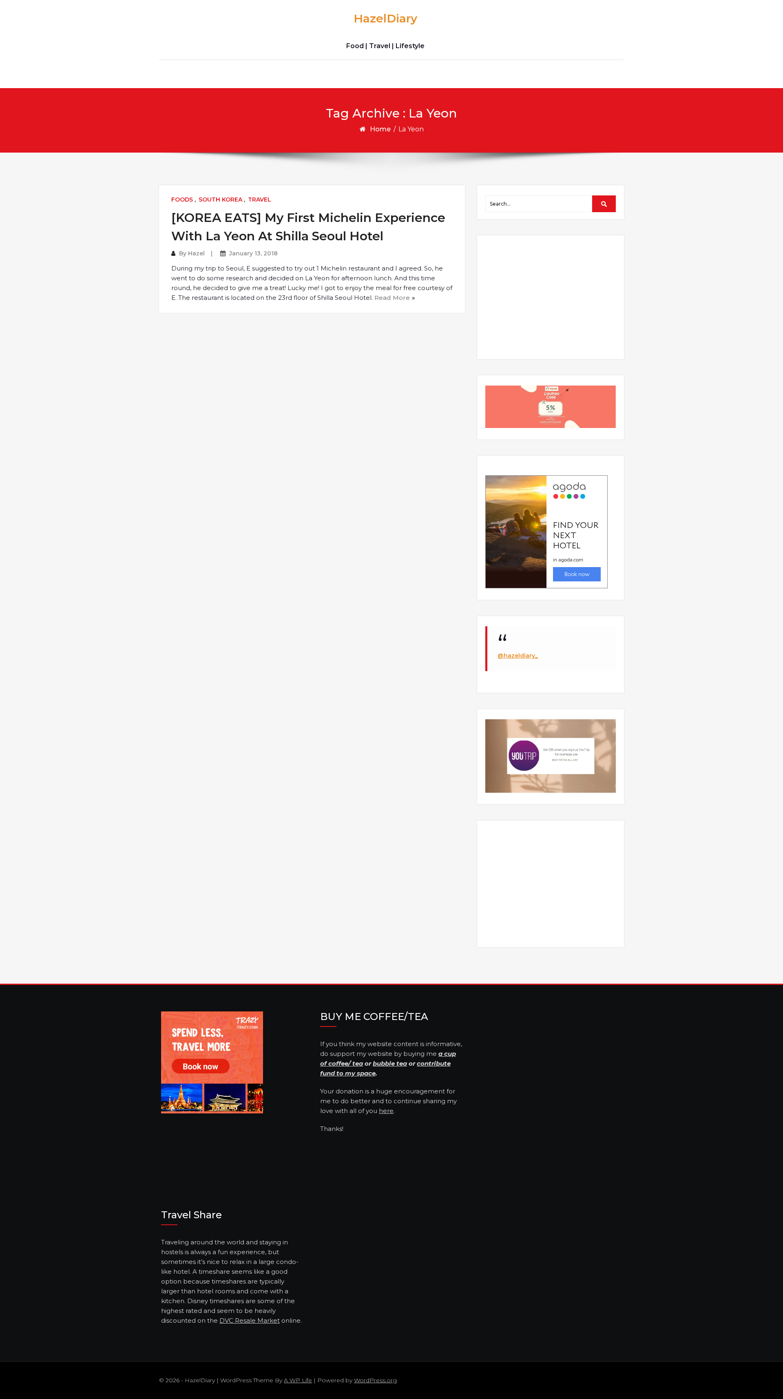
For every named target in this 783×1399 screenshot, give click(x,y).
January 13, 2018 (253, 253)
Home (380, 129)
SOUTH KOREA (220, 199)
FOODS (182, 199)
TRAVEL (259, 199)
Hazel (196, 253)
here (386, 1111)
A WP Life (298, 1380)
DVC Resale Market (249, 1320)
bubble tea (390, 1063)
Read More (392, 298)
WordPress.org (375, 1380)
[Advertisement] (552, 297)
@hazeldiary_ (518, 655)
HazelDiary (385, 18)
